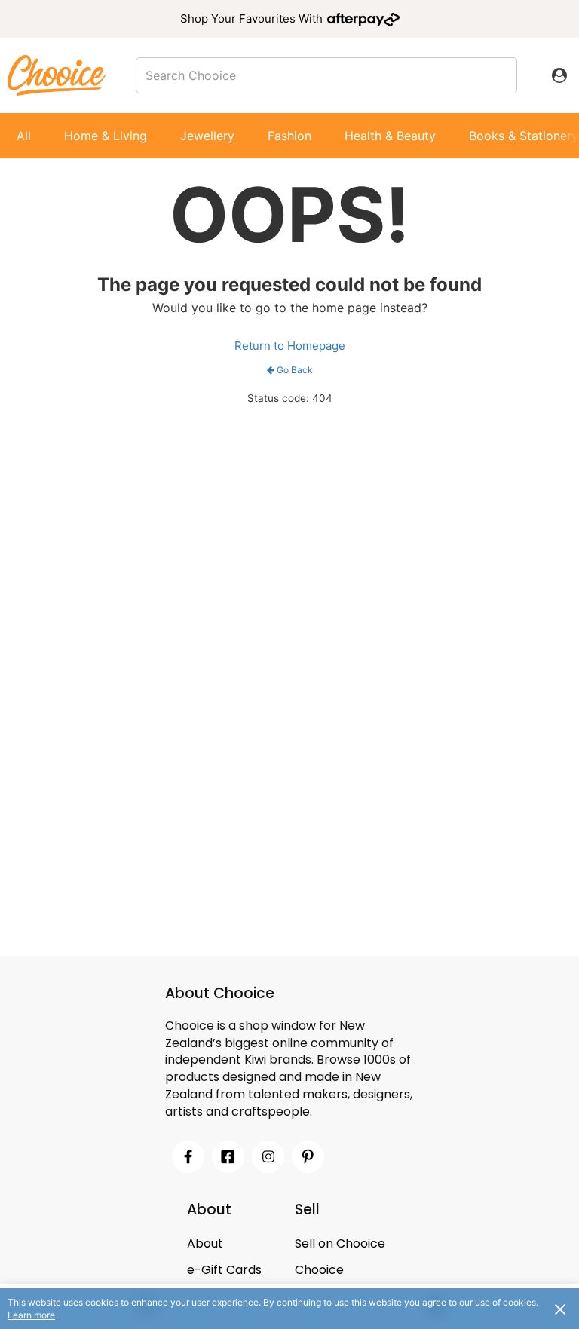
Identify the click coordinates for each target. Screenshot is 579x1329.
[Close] (560, 1308)
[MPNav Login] (559, 75)
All (24, 135)
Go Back (295, 369)
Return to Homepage (289, 345)
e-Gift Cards (224, 1269)
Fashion (289, 135)
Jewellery (207, 135)
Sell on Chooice (340, 1243)
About (205, 1243)
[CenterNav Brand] (56, 75)
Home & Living (105, 135)
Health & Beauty (390, 135)
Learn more (31, 1315)
